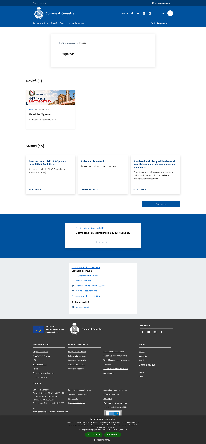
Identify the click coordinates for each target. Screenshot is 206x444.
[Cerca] (170, 13)
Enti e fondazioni (39, 364)
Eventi (141, 376)
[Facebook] (131, 13)
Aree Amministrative (41, 355)
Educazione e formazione (113, 351)
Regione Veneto (39, 3)
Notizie (141, 351)
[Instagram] (143, 13)
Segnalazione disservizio (78, 394)
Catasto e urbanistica (76, 364)
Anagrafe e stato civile (77, 351)
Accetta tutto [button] (94, 435)
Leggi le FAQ (73, 398)
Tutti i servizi (161, 204)
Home (61, 42)
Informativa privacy (111, 394)
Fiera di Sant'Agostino (40, 114)
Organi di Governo (40, 351)
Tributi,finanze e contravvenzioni (116, 360)
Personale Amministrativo (43, 373)
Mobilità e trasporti (76, 368)
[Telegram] (149, 13)
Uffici (35, 360)
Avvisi (31, 109)
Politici (35, 368)
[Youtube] (137, 13)
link (126, 430)
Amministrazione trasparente (115, 390)
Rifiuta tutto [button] (112, 435)
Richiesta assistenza (76, 402)
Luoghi (141, 372)
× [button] (203, 418)
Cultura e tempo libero (77, 355)
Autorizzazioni (109, 372)
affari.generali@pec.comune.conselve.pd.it (50, 411)
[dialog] (103, 429)
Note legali (107, 398)
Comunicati (143, 355)
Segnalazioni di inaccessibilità (115, 407)
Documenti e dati (40, 377)
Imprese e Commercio (77, 360)
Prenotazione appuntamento (79, 390)
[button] (102, 440)
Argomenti (71, 42)
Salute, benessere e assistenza (115, 368)
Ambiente (107, 364)
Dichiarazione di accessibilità (90, 228)
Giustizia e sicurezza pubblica (115, 355)
